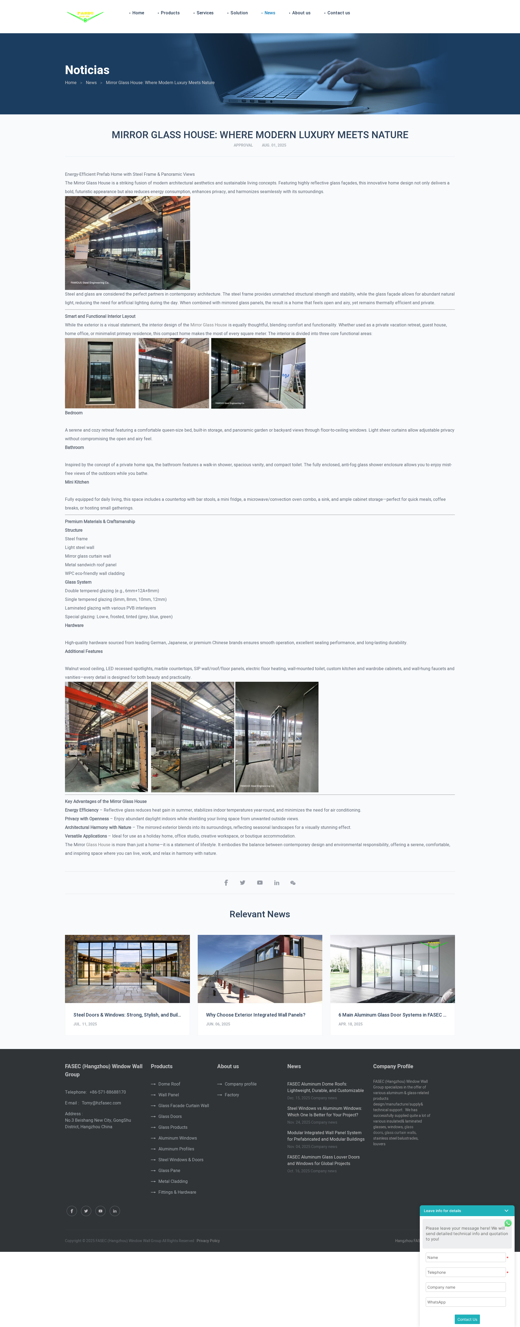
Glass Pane (169, 1170)
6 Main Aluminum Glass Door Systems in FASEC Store (393, 1015)
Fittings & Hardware (177, 1192)
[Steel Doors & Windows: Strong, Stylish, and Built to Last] (127, 969)
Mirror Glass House (208, 325)
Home (138, 13)
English (446, 13)
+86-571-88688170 (108, 1092)
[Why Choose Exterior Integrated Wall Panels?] (260, 969)
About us (301, 13)
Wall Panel (168, 1095)
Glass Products (172, 1127)
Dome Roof (169, 1084)
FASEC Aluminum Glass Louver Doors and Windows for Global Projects (323, 1160)
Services (205, 13)
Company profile (241, 1084)
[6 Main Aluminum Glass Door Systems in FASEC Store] (392, 969)
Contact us (338, 13)
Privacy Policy (208, 1241)
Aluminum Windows (177, 1138)
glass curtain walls (400, 1133)
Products (170, 13)
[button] (467, 1210)
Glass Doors (170, 1116)
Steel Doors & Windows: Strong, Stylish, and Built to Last (127, 1015)
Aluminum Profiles (176, 1149)
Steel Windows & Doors (180, 1160)
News (270, 13)
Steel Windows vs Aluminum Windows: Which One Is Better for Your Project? (324, 1111)
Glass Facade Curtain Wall (183, 1106)
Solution (239, 13)
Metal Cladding (173, 1181)
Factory (232, 1095)
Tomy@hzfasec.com (101, 1103)
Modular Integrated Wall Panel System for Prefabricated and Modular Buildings (326, 1136)
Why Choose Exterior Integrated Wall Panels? (256, 1015)
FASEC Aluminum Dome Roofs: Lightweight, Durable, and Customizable (325, 1087)
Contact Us (467, 1319)
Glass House (98, 845)
